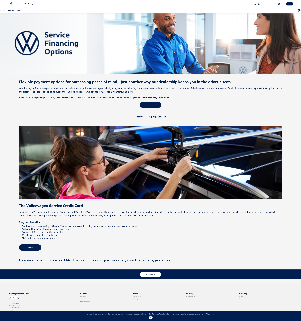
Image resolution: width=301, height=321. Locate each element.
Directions (241, 299)
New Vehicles (83, 296)
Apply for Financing (190, 296)
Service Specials (137, 299)
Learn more (30, 247)
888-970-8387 (15, 303)
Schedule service (150, 105)
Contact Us (15, 297)
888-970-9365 (16, 305)
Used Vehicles (83, 299)
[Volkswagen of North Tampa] (21, 4)
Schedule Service (137, 296)
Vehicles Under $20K (85, 301)
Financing (189, 294)
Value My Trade (189, 299)
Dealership (243, 294)
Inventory (83, 294)
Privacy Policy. (210, 314)
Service (136, 294)
